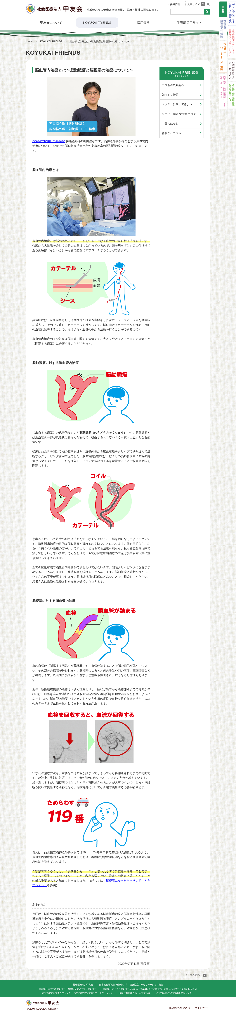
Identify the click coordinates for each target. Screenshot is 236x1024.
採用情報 (175, 4)
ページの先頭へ (193, 975)
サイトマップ (201, 1008)
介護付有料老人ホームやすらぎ (134, 993)
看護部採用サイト (189, 22)
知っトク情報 (170, 94)
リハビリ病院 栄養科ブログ (179, 114)
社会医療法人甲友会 (83, 984)
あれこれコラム (171, 133)
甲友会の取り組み (173, 85)
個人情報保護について (180, 1008)
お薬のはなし (170, 123)
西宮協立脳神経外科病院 (48, 141)
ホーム (29, 41)
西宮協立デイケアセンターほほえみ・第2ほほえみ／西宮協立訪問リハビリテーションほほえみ (150, 989)
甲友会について (51, 22)
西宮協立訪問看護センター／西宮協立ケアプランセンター (67, 989)
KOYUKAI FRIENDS (97, 22)
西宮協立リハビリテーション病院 (146, 984)
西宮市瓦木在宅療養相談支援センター (175, 993)
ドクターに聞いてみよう (177, 104)
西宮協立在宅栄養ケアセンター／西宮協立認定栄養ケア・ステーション (77, 993)
